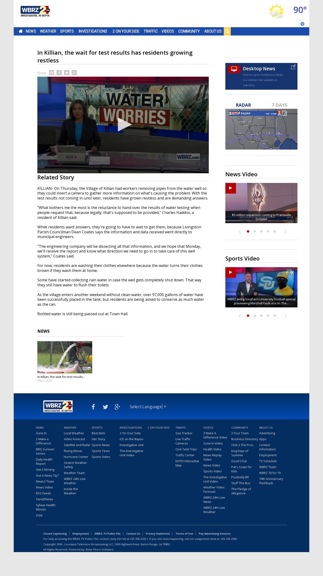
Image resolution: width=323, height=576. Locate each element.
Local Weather (74, 433)
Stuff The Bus (240, 483)
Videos (168, 31)
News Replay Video (212, 457)
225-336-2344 (229, 539)
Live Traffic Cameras (182, 441)
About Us (213, 31)
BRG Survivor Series (45, 451)
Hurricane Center (76, 457)
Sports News (101, 445)
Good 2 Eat (239, 461)
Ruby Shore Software (99, 549)
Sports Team (101, 451)
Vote (39, 515)
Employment (268, 455)
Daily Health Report (44, 461)
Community (189, 31)
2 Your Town (240, 433)
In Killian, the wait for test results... (61, 377)
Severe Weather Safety (75, 465)
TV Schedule (268, 461)
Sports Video (101, 457)
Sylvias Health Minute (45, 507)
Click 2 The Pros (242, 445)
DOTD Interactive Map (187, 463)
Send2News (44, 499)
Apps (262, 439)
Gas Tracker (183, 433)
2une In (41, 433)
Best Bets (98, 433)
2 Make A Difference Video (215, 435)
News (31, 31)
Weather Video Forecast (214, 489)
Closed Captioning (55, 533)
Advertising (267, 433)
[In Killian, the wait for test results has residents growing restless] (64, 357)
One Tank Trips (186, 449)
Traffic (151, 31)
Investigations (93, 31)
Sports (67, 31)
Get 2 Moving (45, 469)
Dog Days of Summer (239, 453)
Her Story (98, 439)
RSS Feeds (43, 493)
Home (21, 31)
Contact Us (133, 533)
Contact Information (267, 447)
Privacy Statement (158, 533)
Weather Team (74, 473)
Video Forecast (74, 439)
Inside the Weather (71, 491)
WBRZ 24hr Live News (214, 499)
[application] (123, 125)
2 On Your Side (126, 31)
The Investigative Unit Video (131, 453)
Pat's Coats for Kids (241, 469)
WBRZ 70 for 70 (270, 473)
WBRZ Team (267, 467)
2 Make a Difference (43, 441)
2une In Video (213, 443)
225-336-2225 (138, 539)
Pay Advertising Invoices (215, 533)
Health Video (212, 449)
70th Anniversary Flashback (271, 481)
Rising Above (73, 451)
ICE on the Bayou (131, 439)
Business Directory (244, 439)
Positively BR (240, 477)
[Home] (35, 13)
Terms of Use (184, 533)
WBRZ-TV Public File (108, 533)
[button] (123, 124)
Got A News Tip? (47, 475)
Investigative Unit (132, 445)
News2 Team (45, 481)
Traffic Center (185, 455)
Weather (48, 31)
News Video (44, 487)
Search (227, 31)
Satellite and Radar (77, 445)
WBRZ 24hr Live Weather (75, 481)
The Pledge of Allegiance (241, 491)
